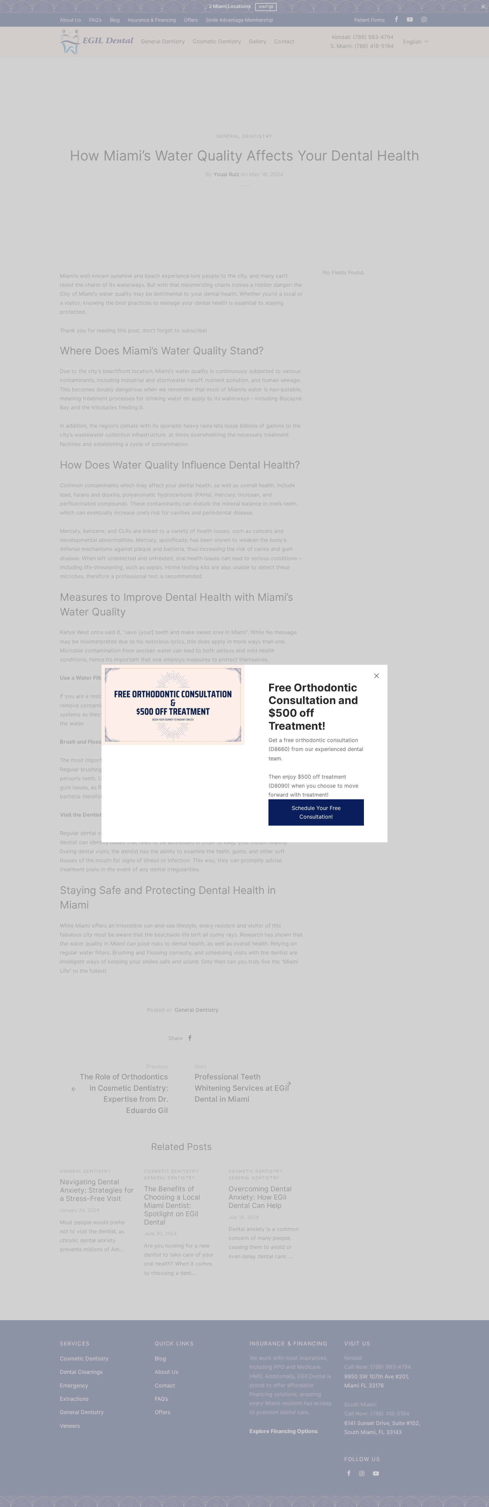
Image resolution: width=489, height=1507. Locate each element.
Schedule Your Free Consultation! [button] (316, 812)
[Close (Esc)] (377, 676)
